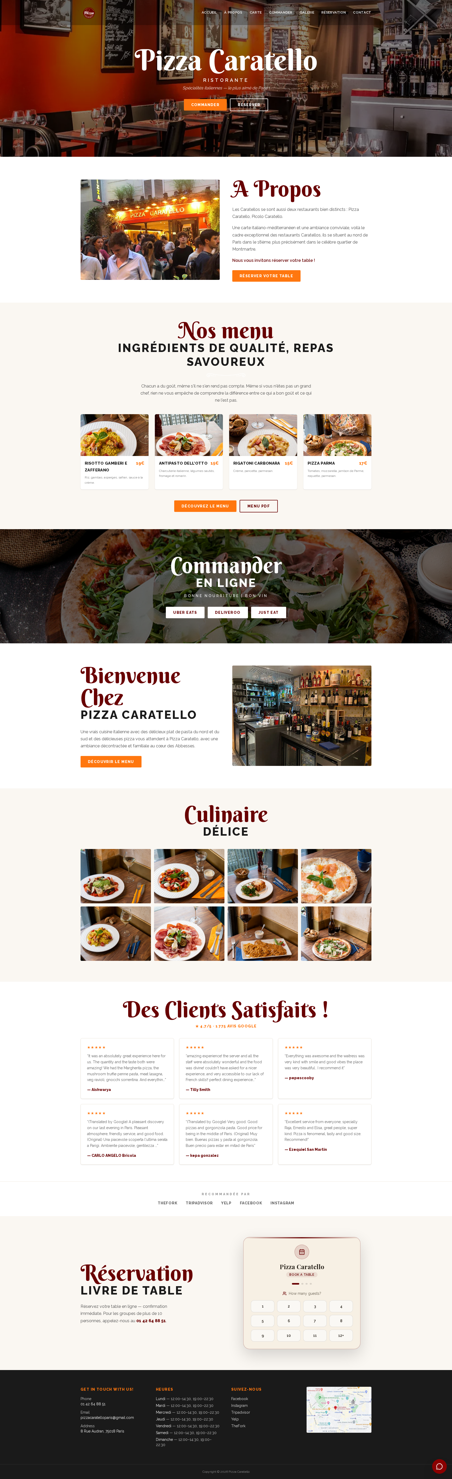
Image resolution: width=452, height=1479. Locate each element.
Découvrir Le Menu (111, 762)
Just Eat (268, 612)
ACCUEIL (209, 12)
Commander (205, 105)
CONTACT (362, 12)
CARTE (256, 12)
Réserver (249, 105)
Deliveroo (228, 612)
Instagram (282, 1203)
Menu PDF (258, 506)
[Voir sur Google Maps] (339, 1417)
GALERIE (307, 12)
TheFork (167, 1203)
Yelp (226, 1203)
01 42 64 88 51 (151, 1320)
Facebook (251, 1203)
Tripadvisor (199, 1203)
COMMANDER (280, 12)
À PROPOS (233, 12)
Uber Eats (185, 612)
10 (289, 1335)
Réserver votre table (266, 276)
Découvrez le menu (205, 506)
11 (315, 1335)
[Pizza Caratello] (89, 12)
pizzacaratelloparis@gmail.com (107, 1418)
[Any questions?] (439, 1466)
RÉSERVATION (333, 12)
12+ (341, 1335)
